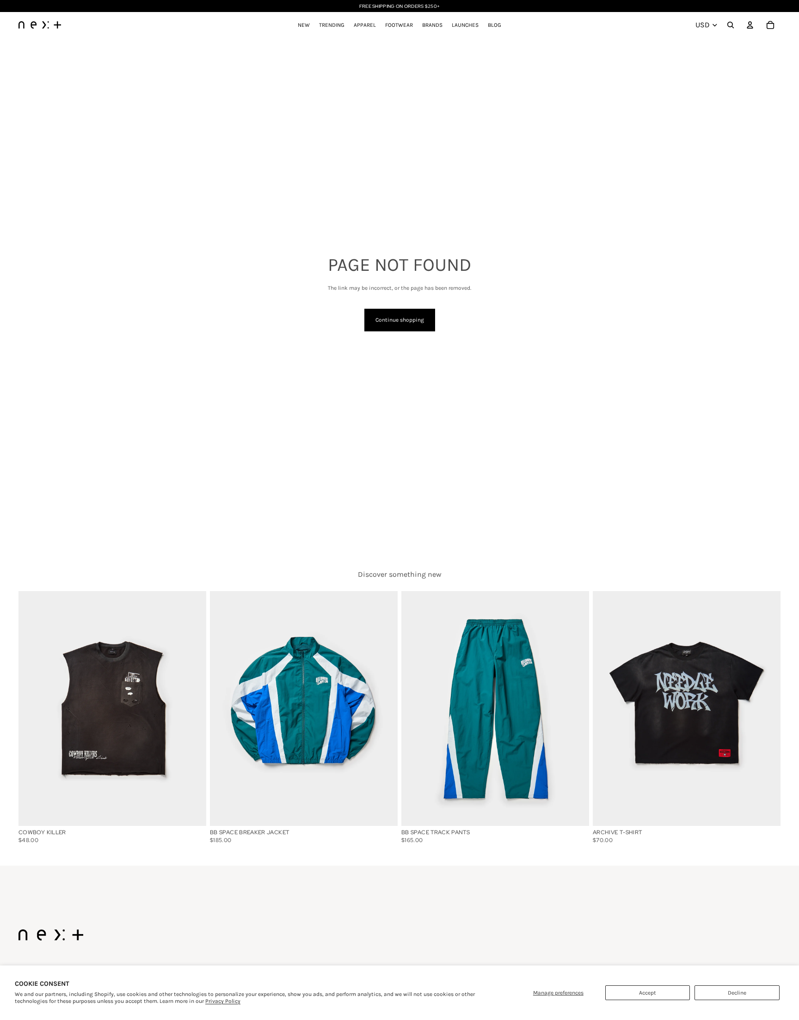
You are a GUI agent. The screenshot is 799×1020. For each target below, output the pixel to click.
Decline (737, 992)
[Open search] (730, 25)
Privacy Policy (222, 1001)
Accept (647, 992)
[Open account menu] (750, 25)
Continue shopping (399, 320)
